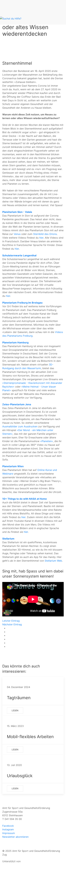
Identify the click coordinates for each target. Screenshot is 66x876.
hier (41, 237)
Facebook (8, 825)
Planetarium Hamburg (15, 342)
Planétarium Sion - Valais (17, 211)
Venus (17, 234)
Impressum (8, 833)
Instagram (8, 829)
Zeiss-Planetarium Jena (16, 404)
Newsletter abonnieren (15, 836)
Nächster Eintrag (12, 624)
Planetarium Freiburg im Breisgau (22, 302)
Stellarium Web (53, 560)
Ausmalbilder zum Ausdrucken (19, 426)
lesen (15, 710)
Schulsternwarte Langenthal (19, 255)
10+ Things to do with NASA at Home (24, 498)
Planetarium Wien (13, 466)
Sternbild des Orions (45, 234)
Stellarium (8, 538)
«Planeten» (46, 441)
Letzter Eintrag (11, 620)
